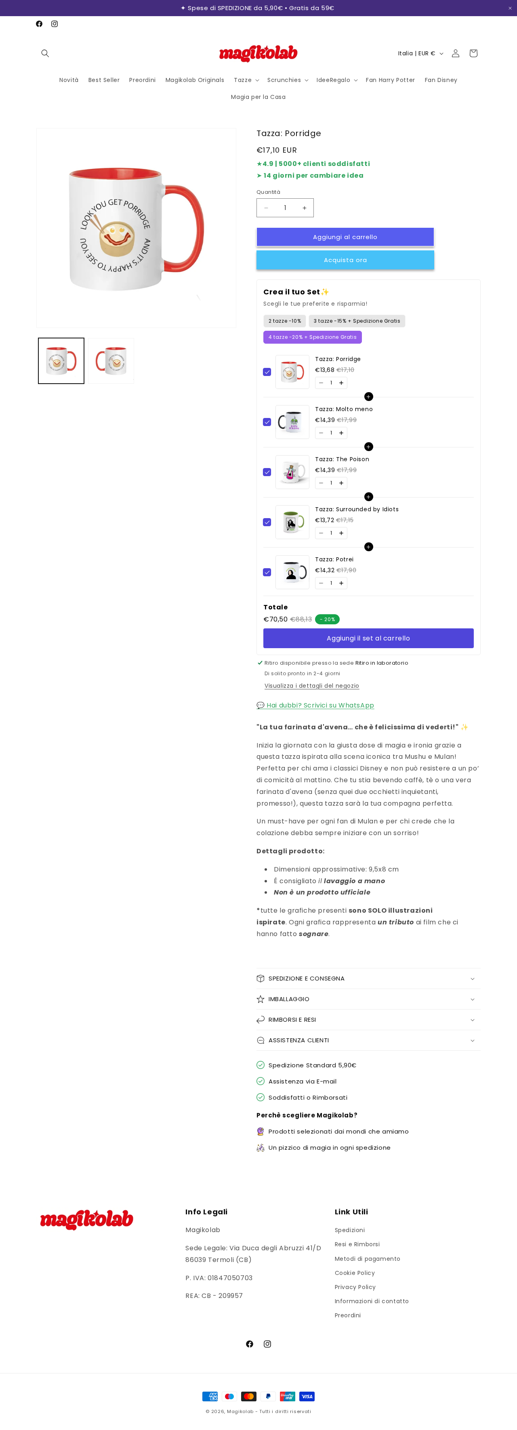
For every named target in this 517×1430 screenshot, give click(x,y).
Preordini (348, 1315)
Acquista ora (345, 260)
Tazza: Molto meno (344, 409)
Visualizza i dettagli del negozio (312, 686)
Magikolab (240, 1411)
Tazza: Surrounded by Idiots (357, 509)
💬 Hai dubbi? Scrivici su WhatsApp (315, 705)
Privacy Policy (355, 1287)
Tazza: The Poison (342, 459)
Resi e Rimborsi (357, 1244)
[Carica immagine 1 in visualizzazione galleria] (61, 361)
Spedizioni (350, 1230)
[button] (45, 53)
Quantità (268, 192)
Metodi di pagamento (368, 1259)
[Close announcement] (510, 8)
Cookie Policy (355, 1273)
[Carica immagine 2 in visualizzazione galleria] (111, 361)
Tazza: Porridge (338, 359)
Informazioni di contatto (372, 1301)
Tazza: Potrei (334, 559)
